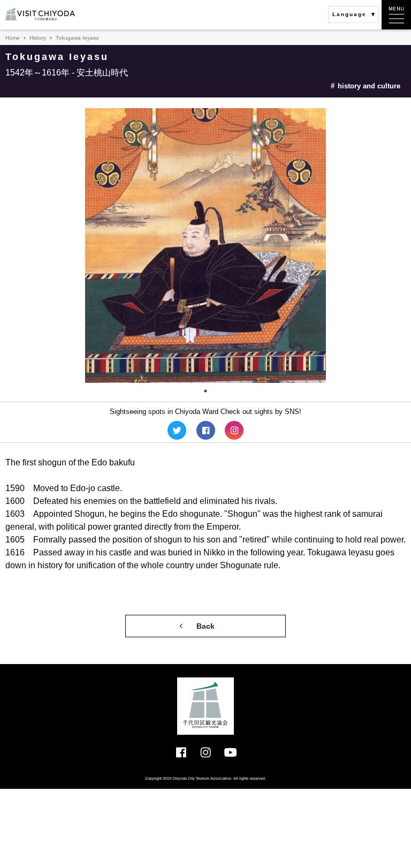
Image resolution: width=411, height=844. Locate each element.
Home (12, 38)
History (37, 38)
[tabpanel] (205, 245)
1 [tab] (205, 391)
